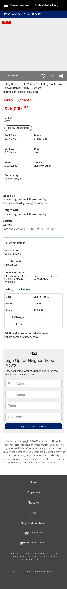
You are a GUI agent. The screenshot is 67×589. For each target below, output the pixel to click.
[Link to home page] (20, 5)
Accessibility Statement (29, 556)
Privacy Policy (44, 553)
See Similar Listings (18, 128)
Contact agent (12, 76)
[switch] (43, 76)
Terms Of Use (19, 553)
